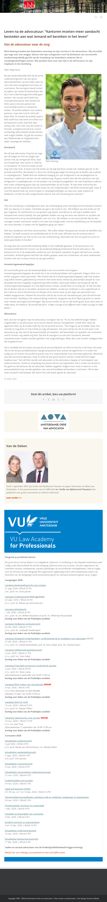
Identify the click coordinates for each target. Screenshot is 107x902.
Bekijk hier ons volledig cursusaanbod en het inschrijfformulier (35, 852)
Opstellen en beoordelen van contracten (24, 813)
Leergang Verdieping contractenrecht (22, 623)
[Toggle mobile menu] (101, 17)
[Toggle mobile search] (95, 17)
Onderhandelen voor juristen (19, 780)
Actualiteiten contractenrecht (18, 763)
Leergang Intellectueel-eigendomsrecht (23, 650)
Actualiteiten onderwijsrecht (18, 740)
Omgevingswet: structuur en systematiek (24, 805)
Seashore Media (92, 898)
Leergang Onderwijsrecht (17, 596)
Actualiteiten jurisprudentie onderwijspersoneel (27, 772)
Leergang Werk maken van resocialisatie (24, 684)
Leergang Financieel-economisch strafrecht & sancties (30, 665)
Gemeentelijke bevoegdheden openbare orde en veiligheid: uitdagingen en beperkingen (47, 797)
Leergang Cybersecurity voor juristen (22, 717)
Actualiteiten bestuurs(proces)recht (21, 839)
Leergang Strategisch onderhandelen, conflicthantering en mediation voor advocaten (45, 638)
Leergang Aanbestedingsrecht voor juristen (25, 585)
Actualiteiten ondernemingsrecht (20, 830)
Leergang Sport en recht (16, 702)
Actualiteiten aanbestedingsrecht (20, 752)
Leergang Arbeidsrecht (15, 609)
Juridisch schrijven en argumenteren (22, 822)
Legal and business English (18, 788)
